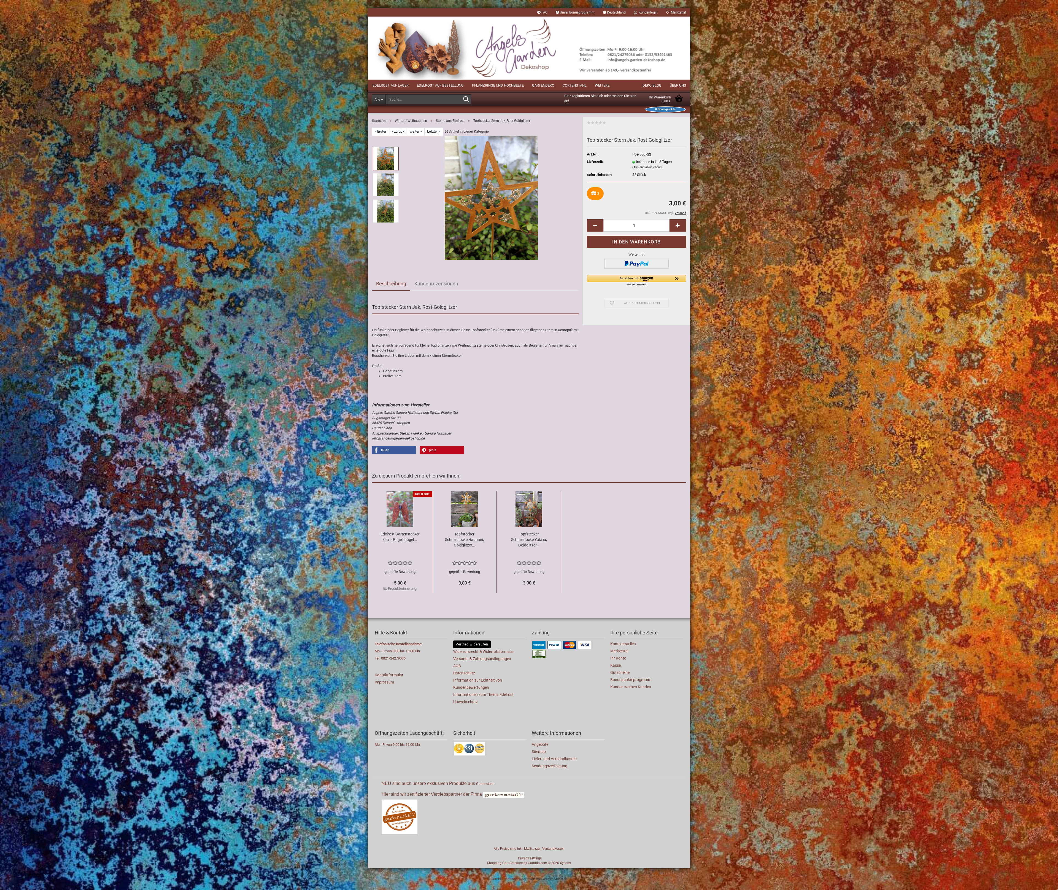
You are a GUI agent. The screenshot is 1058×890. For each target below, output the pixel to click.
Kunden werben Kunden (630, 687)
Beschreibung (391, 283)
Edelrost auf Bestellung (440, 85)
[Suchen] (466, 99)
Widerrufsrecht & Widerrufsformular (483, 651)
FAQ (544, 12)
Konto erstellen (623, 644)
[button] (614, 12)
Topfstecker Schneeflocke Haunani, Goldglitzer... (464, 539)
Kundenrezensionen (436, 283)
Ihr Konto (618, 658)
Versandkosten (553, 849)
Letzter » (433, 131)
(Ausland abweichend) (647, 167)
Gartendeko (543, 85)
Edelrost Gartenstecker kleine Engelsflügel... (400, 537)
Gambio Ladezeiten (506, 879)
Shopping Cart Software (505, 863)
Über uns (678, 85)
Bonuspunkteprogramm (630, 679)
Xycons (565, 863)
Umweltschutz (465, 701)
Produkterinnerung (402, 588)
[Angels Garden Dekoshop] (529, 48)
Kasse (615, 665)
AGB (457, 666)
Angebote (540, 744)
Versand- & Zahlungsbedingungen (482, 658)
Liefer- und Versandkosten (554, 759)
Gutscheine (620, 672)
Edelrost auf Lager (391, 85)
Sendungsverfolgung (549, 766)
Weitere (602, 85)
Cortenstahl (575, 85)
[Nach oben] (1043, 881)
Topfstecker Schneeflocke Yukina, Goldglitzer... (529, 539)
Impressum (384, 682)
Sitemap (539, 751)
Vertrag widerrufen (472, 644)
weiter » (416, 131)
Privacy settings (530, 858)
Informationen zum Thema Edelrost (483, 694)
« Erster (380, 131)
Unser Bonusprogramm (577, 12)
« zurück (398, 131)
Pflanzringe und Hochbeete (498, 85)
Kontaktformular (389, 675)
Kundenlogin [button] (647, 12)
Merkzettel (677, 12)
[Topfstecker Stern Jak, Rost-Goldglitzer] (491, 197)
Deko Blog (652, 85)
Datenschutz (464, 673)
